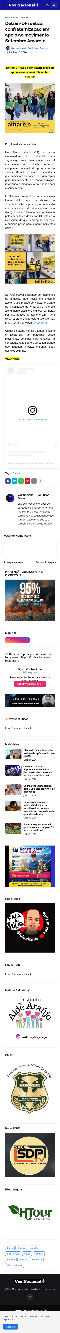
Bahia (10, 1248)
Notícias (39, 1254)
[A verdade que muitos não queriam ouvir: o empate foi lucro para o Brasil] (13, 828)
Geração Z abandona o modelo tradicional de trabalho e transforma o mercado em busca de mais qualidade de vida (39, 808)
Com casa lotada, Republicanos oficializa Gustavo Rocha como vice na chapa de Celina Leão (38, 771)
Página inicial (12, 17)
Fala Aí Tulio (13, 1254)
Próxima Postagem (46, 562)
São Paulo (37, 1259)
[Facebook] (8, 481)
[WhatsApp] (21, 481)
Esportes (34, 1248)
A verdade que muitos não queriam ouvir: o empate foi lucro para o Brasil (39, 827)
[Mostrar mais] (40, 481)
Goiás (27, 1254)
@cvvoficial (41, 322)
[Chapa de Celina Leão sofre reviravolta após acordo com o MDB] (13, 754)
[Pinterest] (27, 481)
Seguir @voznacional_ (30, 683)
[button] (4, 5)
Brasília (25, 17)
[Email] (34, 481)
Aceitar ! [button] (10, 1326)
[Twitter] (14, 481)
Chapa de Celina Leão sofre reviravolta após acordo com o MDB (39, 753)
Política (23, 1259)
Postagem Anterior (14, 562)
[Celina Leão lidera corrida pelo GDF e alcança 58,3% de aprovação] (13, 789)
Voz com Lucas (14, 1265)
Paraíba (11, 1259)
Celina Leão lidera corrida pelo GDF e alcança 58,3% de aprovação (39, 788)
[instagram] (17, 640)
